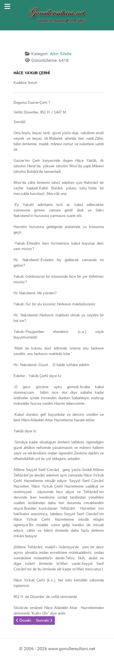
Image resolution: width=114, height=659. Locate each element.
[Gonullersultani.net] (57, 15)
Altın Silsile (60, 53)
